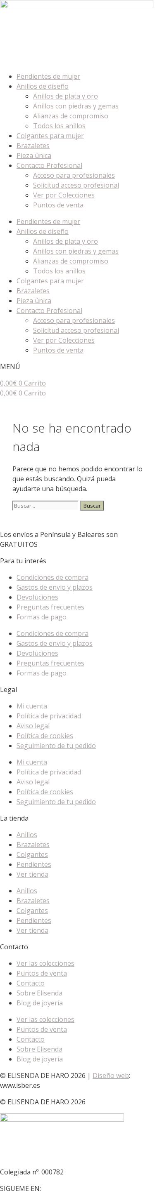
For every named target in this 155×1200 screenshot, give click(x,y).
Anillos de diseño (43, 86)
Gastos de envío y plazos (55, 587)
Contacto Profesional (49, 165)
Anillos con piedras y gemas (76, 106)
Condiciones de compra (52, 577)
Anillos (27, 834)
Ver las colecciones (45, 963)
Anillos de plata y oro (65, 96)
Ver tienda (32, 874)
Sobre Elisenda (39, 993)
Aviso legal (33, 725)
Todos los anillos (59, 125)
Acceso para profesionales (74, 175)
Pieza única (34, 155)
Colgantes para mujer (50, 135)
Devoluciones (37, 597)
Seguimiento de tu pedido (56, 745)
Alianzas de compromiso (70, 115)
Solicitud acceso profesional (76, 185)
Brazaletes (33, 145)
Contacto (31, 983)
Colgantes (32, 854)
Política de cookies (45, 735)
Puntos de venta (58, 204)
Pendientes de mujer (48, 76)
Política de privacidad (49, 715)
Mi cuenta (32, 706)
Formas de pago (42, 616)
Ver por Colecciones (64, 195)
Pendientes (34, 864)
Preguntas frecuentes (50, 607)
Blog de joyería (40, 1002)
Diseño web (111, 1075)
